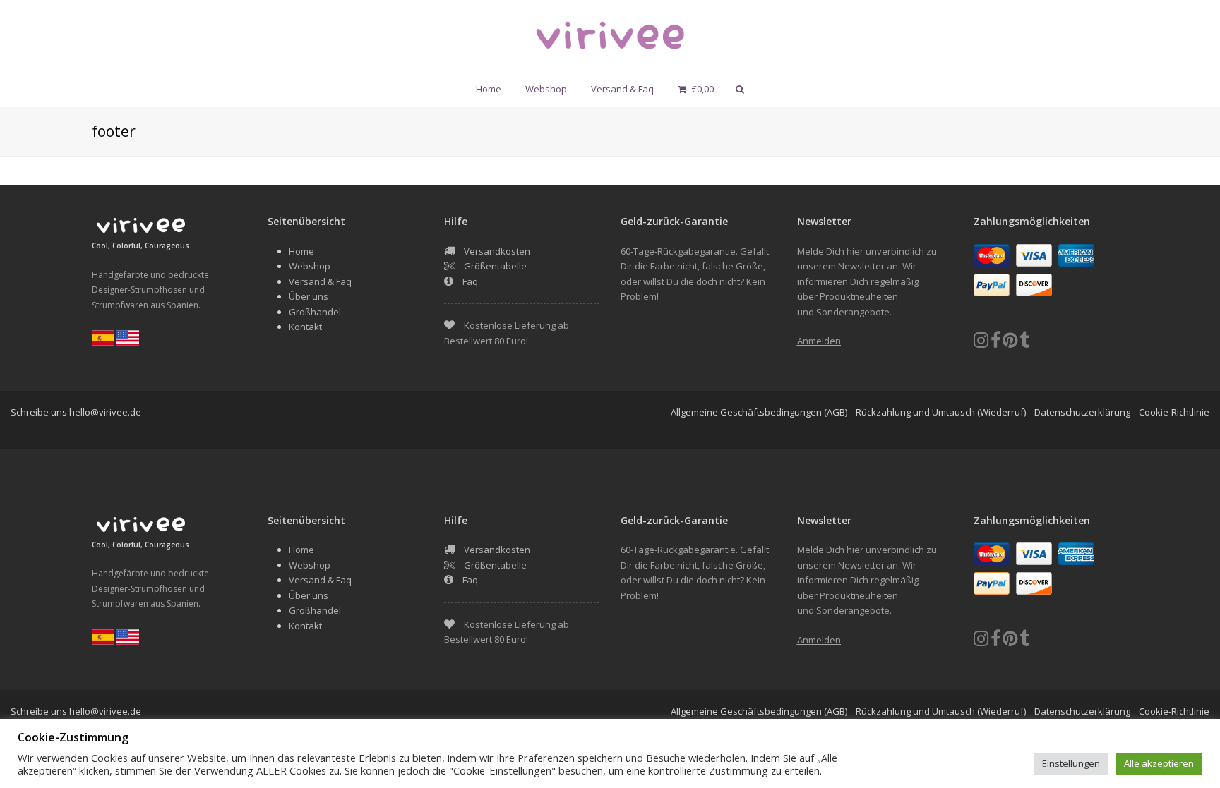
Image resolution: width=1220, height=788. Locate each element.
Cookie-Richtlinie (1174, 412)
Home (301, 251)
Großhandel (315, 311)
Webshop (309, 266)
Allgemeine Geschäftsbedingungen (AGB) (759, 412)
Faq (470, 281)
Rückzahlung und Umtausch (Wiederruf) (941, 412)
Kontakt (305, 326)
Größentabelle (495, 266)
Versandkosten (497, 251)
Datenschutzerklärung (1082, 412)
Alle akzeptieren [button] (1159, 763)
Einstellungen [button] (1071, 763)
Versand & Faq (320, 281)
